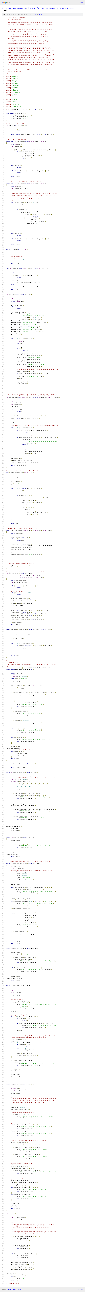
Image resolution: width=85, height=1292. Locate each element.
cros (14, 8)
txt (78, 1289)
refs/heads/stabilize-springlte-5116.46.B (59, 8)
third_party (31, 8)
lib (78, 8)
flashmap (40, 8)
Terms (19, 1289)
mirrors (8, 8)
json (82, 1289)
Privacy (14, 1289)
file (36, 14)
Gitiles (10, 1289)
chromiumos (21, 8)
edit (40, 14)
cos (3, 8)
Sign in (81, 2)
